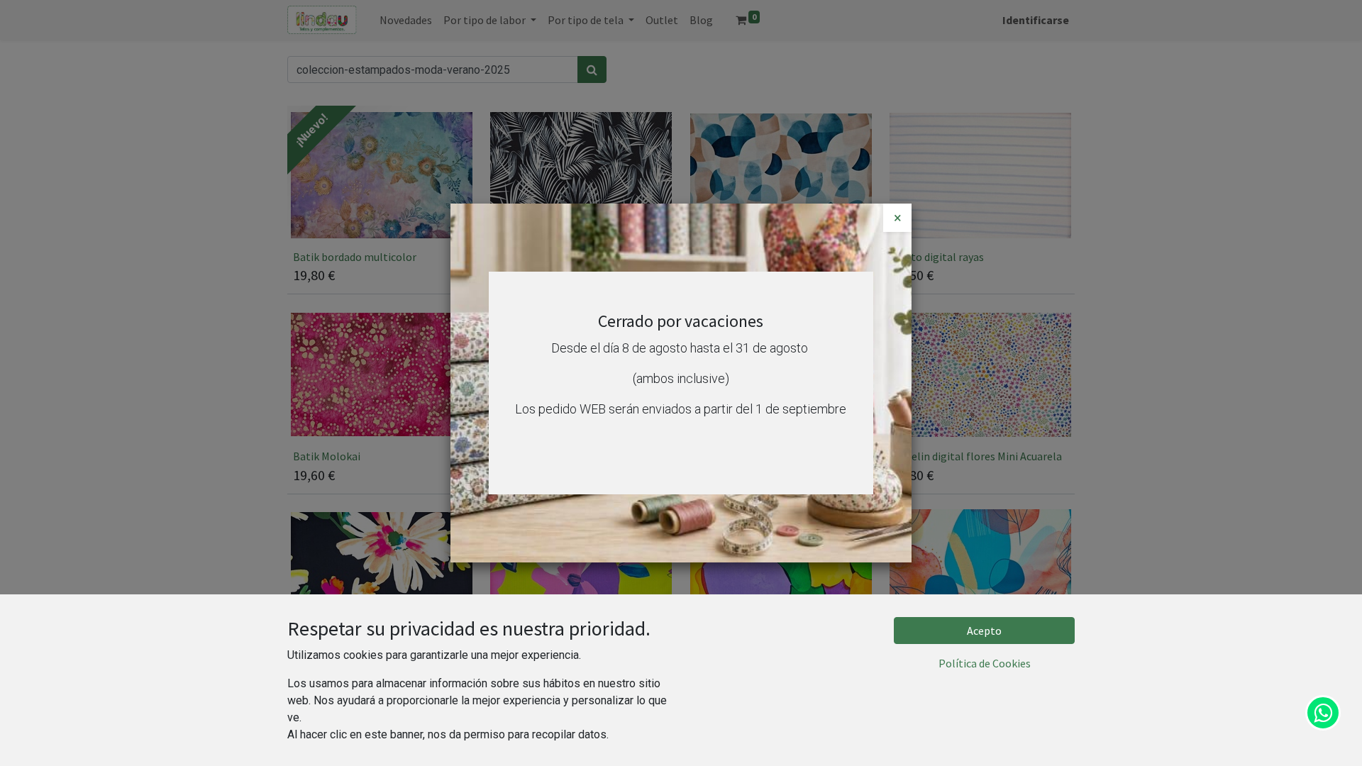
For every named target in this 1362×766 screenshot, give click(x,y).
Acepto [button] (984, 630)
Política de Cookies (985, 663)
